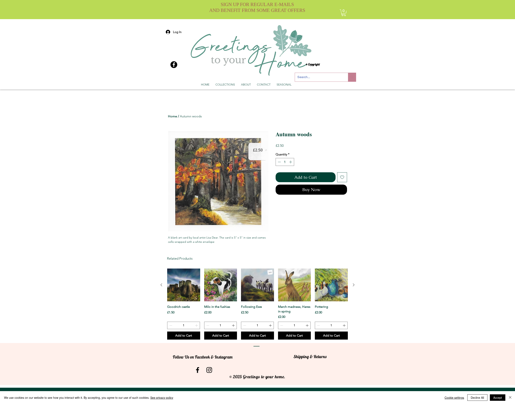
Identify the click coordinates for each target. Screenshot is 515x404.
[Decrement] (279, 162)
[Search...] (352, 77)
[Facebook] (173, 64)
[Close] (510, 397)
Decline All (477, 398)
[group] (257, 304)
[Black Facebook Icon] (197, 370)
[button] (344, 12)
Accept (497, 398)
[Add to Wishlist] (342, 177)
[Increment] (291, 162)
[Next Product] (353, 284)
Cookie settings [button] (454, 398)
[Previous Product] (161, 284)
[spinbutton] (285, 162)
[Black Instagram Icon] (209, 370)
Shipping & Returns (310, 356)
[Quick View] (183, 285)
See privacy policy (161, 398)
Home (172, 116)
